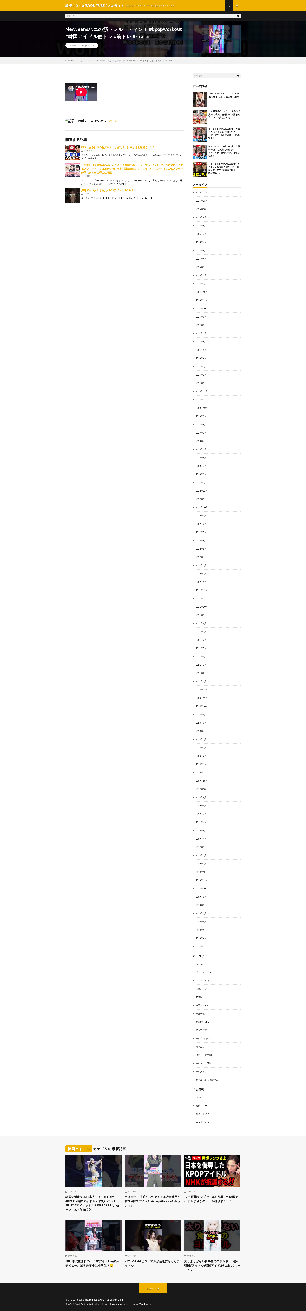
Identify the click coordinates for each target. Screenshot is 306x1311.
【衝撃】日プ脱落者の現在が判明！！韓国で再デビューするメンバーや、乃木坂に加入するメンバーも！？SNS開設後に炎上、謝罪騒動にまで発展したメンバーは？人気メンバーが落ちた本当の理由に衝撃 (132, 168)
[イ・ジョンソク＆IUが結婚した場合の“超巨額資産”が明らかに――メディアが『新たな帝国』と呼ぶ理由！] (200, 134)
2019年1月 (201, 863)
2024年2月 (201, 374)
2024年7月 (201, 333)
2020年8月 (201, 722)
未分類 (199, 997)
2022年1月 (201, 582)
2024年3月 (201, 366)
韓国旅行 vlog (202, 1021)
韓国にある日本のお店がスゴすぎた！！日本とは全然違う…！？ (118, 147)
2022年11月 (202, 499)
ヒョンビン (201, 988)
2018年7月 (201, 913)
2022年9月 (201, 515)
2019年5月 (201, 830)
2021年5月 (201, 648)
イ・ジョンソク (203, 972)
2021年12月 (202, 590)
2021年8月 (201, 623)
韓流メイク (201, 1071)
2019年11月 (202, 780)
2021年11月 (202, 598)
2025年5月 (201, 250)
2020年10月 (202, 706)
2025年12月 (202, 192)
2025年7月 (201, 233)
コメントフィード (205, 1113)
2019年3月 (201, 847)
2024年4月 (201, 358)
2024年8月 (201, 325)
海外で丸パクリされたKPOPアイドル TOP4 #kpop (110, 190)
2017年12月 (202, 946)
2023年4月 (201, 457)
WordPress (145, 1304)
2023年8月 (201, 424)
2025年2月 (201, 275)
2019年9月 (201, 797)
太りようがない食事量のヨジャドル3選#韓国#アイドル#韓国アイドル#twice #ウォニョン (212, 1265)
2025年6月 (201, 242)
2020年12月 (202, 689)
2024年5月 (201, 350)
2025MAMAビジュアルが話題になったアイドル (152, 1263)
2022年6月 (201, 540)
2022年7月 (201, 532)
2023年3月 (201, 466)
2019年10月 (202, 789)
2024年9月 (201, 316)
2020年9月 (201, 714)
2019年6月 (201, 822)
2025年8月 (201, 225)
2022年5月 (201, 548)
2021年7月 (201, 631)
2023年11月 (202, 399)
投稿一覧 (112, 121)
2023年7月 (201, 432)
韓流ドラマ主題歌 (205, 1055)
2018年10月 (202, 888)
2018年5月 (201, 930)
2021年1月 (201, 681)
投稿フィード (202, 1105)
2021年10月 (202, 606)
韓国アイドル (89, 45)
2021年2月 (201, 673)
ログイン (200, 1097)
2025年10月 (202, 209)
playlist (199, 963)
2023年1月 (201, 482)
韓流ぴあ (200, 1046)
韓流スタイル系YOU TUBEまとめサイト (104, 1300)
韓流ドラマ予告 (203, 1063)
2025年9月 (201, 217)
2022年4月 (201, 557)
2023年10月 (202, 408)
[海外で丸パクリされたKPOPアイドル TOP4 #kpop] (72, 195)
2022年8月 (201, 524)
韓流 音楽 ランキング (206, 1038)
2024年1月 (201, 383)
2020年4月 (201, 739)
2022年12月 (202, 490)
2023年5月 (201, 449)
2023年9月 (201, 416)
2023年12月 (202, 391)
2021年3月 (201, 664)
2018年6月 (201, 921)
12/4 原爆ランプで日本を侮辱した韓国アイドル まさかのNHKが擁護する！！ (211, 1199)
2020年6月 (201, 731)
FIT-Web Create (116, 1304)
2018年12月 (202, 872)
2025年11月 (202, 200)
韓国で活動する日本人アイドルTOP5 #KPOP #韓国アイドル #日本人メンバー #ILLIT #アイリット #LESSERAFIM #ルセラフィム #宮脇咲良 (92, 1203)
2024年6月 (201, 341)
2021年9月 (201, 615)
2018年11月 (202, 880)
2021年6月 (201, 640)
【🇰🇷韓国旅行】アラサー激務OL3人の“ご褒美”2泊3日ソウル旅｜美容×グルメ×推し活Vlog (224, 114)
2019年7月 (201, 814)
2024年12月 (202, 292)
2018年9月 (201, 896)
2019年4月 (201, 838)
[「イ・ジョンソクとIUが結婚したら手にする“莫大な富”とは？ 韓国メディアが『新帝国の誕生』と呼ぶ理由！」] (200, 169)
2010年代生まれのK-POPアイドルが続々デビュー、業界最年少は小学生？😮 (92, 1263)
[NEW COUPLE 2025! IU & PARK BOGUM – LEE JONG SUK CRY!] (200, 99)
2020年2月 (201, 756)
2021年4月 (201, 656)
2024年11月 (202, 300)
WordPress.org (203, 1122)
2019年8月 (201, 805)
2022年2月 (201, 573)
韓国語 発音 (201, 1030)
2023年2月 (201, 474)
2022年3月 (201, 565)
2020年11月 (202, 698)
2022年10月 (202, 507)
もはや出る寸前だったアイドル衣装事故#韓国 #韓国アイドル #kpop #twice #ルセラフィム (153, 1201)
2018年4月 (201, 938)
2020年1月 (201, 764)
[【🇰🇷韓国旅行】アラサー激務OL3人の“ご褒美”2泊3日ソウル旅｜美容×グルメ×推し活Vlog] (200, 117)
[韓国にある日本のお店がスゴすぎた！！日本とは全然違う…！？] (72, 152)
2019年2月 (201, 855)
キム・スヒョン (203, 980)
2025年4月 (201, 258)
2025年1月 (201, 283)
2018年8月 (201, 905)
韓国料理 (200, 1013)
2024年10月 (202, 308)
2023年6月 (201, 441)
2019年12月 (202, 772)
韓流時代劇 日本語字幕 (207, 1080)
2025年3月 (201, 267)
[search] (238, 16)
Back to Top (153, 1288)
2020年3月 (201, 747)
